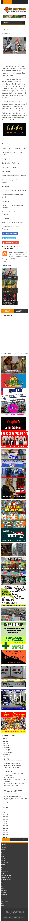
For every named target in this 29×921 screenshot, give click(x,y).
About (10, 917)
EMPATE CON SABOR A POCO (11, 767)
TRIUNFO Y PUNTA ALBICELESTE (12, 761)
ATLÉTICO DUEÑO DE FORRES (12, 785)
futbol (2, 868)
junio (5, 759)
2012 (4, 832)
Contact (15, 917)
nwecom (3, 884)
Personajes (4, 892)
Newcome (3, 883)
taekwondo (3, 898)
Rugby (2, 896)
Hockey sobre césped (6, 875)
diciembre (6, 745)
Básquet (3, 849)
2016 (4, 823)
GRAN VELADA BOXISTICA (10, 794)
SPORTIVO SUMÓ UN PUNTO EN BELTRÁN (15, 788)
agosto (6, 754)
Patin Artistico (4, 890)
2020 (4, 814)
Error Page (21, 917)
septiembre (7, 752)
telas (2, 899)
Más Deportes (16, 911)
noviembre (7, 747)
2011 (4, 835)
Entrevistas (4, 866)
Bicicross (3, 853)
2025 (4, 741)
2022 (4, 810)
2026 (4, 739)
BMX (2, 854)
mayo (5, 802)
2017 (4, 821)
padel (2, 886)
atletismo (3, 847)
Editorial (3, 864)
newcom (3, 881)
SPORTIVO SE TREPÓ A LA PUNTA (12, 765)
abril (5, 805)
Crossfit (3, 860)
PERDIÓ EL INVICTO (9, 777)
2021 (4, 812)
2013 (4, 830)
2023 (4, 807)
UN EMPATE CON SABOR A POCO (12, 796)
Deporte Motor (4, 862)
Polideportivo (4, 894)
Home (5, 917)
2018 (4, 819)
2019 (4, 816)
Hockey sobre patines (6, 877)
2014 (4, 828)
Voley (2, 903)
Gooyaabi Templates (14, 913)
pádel (2, 888)
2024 (4, 743)
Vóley (2, 905)
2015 (4, 826)
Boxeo (2, 856)
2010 (4, 837)
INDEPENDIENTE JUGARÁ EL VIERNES (14, 783)
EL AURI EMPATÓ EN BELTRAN (12, 763)
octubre (6, 750)
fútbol (2, 869)
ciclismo (3, 858)
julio (5, 756)
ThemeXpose (14, 912)
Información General (6, 879)
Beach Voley (4, 851)
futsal (2, 873)
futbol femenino (4, 871)
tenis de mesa (4, 901)
